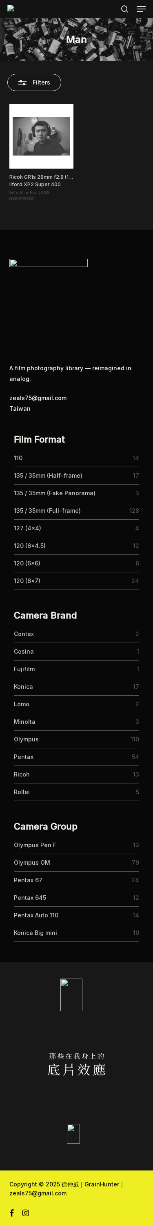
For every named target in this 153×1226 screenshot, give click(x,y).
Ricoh (22, 774)
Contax (24, 633)
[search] (125, 9)
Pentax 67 (28, 880)
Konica (23, 686)
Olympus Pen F (35, 844)
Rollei (22, 791)
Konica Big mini (35, 932)
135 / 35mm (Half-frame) (48, 475)
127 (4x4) (27, 528)
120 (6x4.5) (30, 545)
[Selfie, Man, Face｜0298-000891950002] (41, 136)
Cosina (24, 651)
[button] (141, 9)
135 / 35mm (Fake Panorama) (54, 493)
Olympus (26, 739)
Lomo (21, 704)
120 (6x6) (27, 563)
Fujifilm (24, 668)
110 (18, 457)
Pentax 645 (30, 897)
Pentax (23, 756)
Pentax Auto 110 (36, 915)
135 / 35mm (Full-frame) (47, 510)
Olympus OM (32, 862)
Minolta (24, 721)
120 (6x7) (27, 580)
